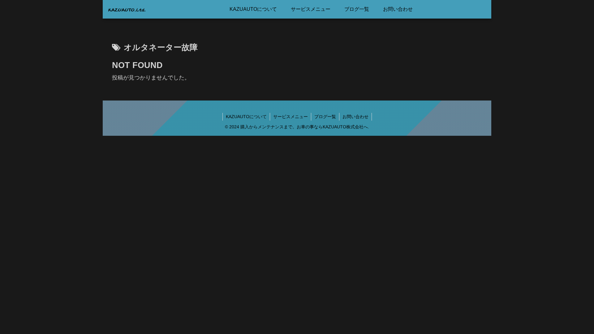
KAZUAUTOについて (246, 116)
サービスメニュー (290, 116)
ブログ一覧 (325, 116)
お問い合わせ (355, 116)
